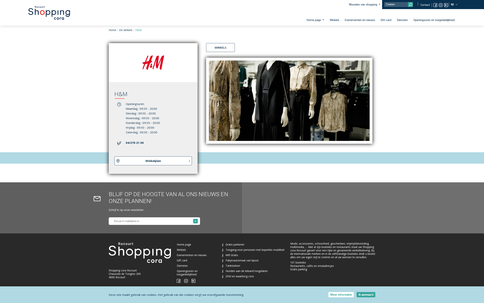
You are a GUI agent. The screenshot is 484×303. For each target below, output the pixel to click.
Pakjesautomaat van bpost (242, 260)
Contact (425, 4)
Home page (184, 244)
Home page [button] (314, 20)
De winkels (125, 30)
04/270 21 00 (135, 143)
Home (112, 30)
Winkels (334, 20)
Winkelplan (153, 161)
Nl (453, 4)
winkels (220, 47)
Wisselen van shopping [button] (363, 4)
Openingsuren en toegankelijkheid (434, 20)
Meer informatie (341, 294)
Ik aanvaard (365, 294)
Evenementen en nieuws (360, 20)
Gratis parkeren (235, 244)
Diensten (402, 20)
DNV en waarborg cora (240, 276)
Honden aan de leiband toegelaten (247, 271)
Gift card (386, 20)
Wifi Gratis (232, 255)
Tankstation (233, 265)
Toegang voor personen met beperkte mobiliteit (255, 250)
